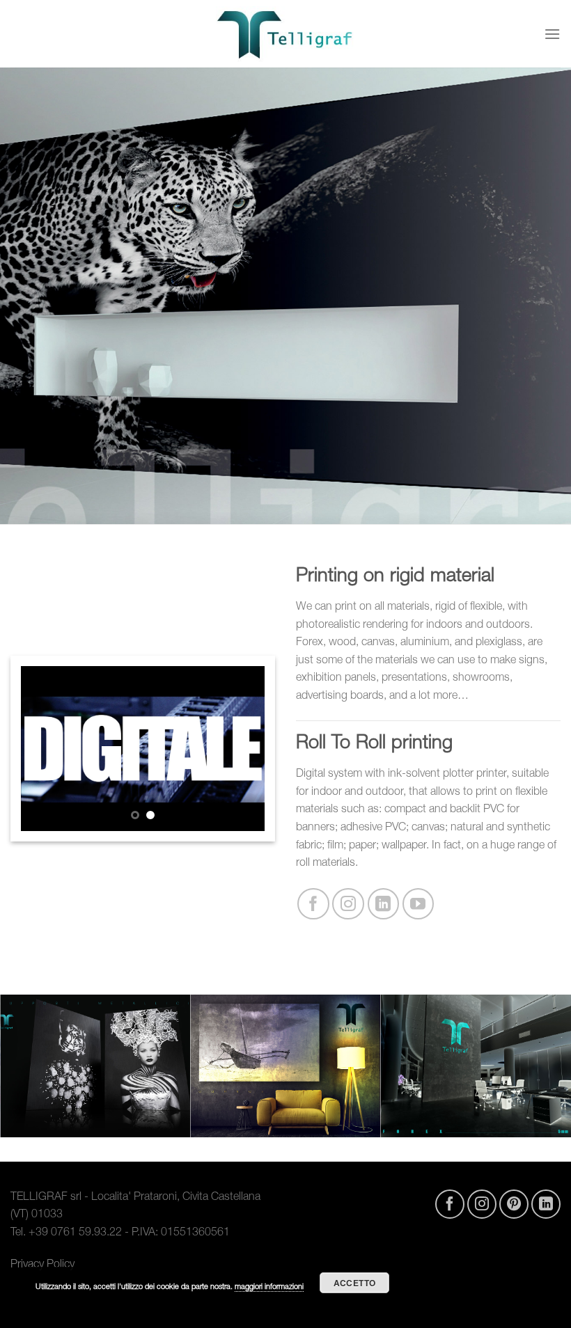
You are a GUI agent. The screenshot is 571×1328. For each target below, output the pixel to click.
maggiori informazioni (269, 1287)
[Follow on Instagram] (348, 904)
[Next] (242, 748)
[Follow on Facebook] (313, 904)
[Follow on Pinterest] (514, 1204)
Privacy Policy (42, 1265)
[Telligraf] (285, 34)
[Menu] (552, 34)
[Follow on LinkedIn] (384, 904)
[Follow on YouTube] (418, 904)
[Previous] (43, 748)
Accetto (355, 1282)
